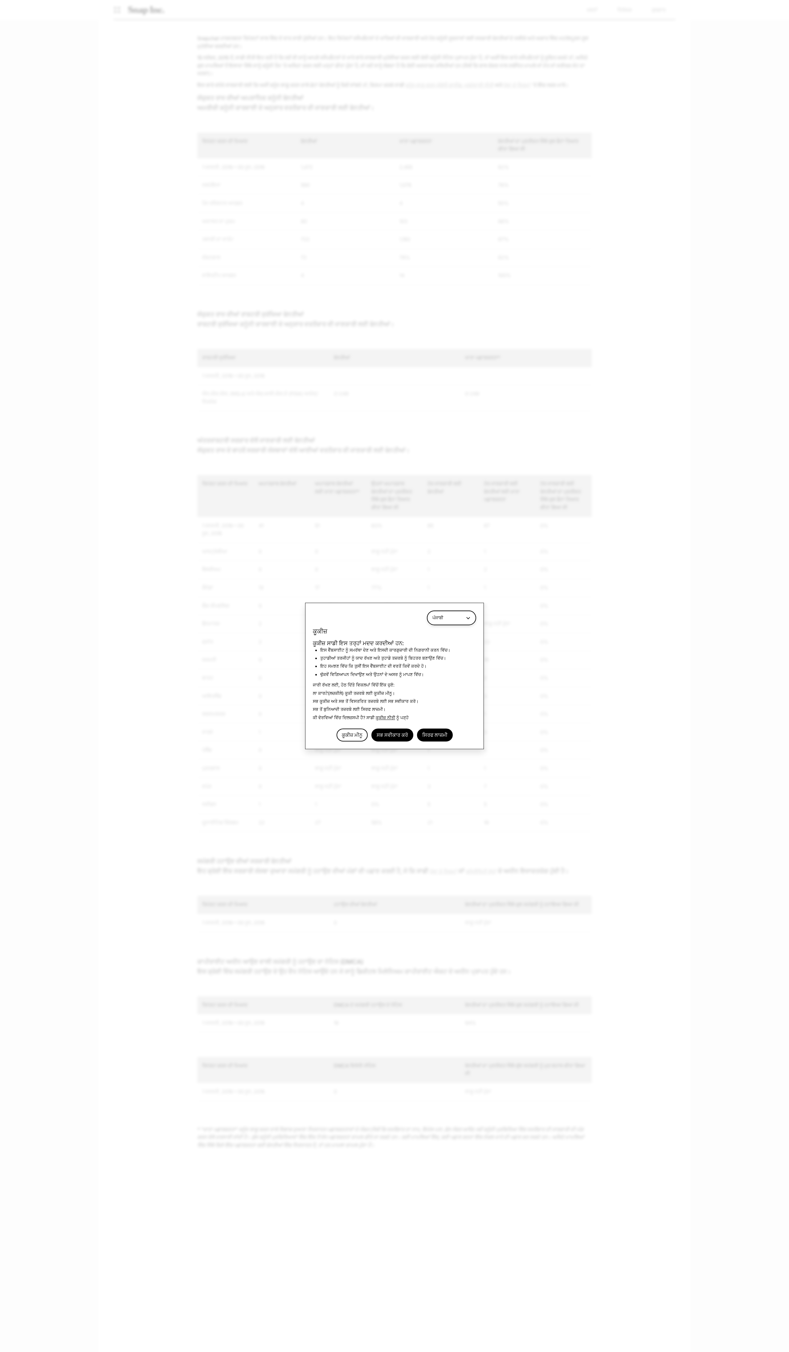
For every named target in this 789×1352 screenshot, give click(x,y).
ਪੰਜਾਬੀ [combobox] (437, 617)
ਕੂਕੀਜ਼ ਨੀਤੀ (385, 717)
